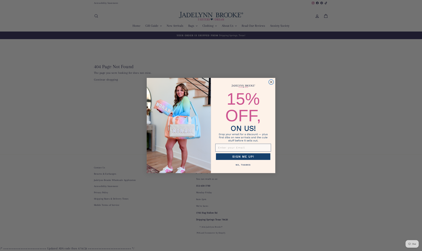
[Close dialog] (271, 82)
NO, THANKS (243, 165)
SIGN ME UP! (243, 156)
